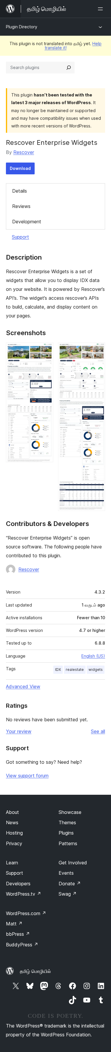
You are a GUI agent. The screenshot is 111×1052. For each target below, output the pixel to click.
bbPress (18, 934)
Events (66, 873)
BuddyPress (22, 945)
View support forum (27, 776)
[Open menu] (101, 9)
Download (20, 168)
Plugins (66, 833)
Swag (68, 894)
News (12, 822)
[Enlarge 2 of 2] (97, 350)
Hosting (14, 833)
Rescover (23, 152)
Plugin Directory (21, 26)
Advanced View (23, 686)
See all (98, 731)
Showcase (70, 812)
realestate (75, 669)
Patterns (68, 843)
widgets (96, 669)
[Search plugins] (69, 67)
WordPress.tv (23, 894)
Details (19, 191)
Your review (18, 731)
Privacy (14, 843)
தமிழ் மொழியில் (35, 971)
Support (20, 237)
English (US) (93, 655)
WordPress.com (26, 913)
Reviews (21, 206)
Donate (70, 884)
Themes (67, 822)
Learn (12, 863)
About (12, 812)
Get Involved (73, 863)
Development (26, 222)
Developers (18, 884)
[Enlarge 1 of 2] (45, 350)
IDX (58, 669)
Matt (14, 924)
